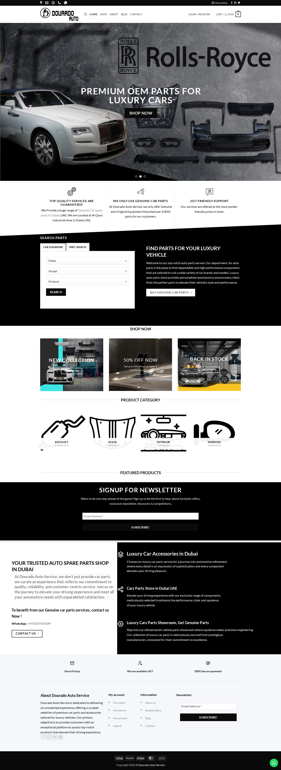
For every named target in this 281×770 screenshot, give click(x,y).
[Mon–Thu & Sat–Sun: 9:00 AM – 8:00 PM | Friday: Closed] (53, 3)
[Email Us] (46, 3)
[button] (220, 2)
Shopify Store (153, 710)
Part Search (77, 247)
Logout (117, 725)
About (114, 14)
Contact (136, 14)
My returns (119, 710)
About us (150, 702)
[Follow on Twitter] (239, 3)
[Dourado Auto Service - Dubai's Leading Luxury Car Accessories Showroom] (59, 14)
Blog (124, 14)
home (93, 14)
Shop (103, 14)
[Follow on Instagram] (235, 3)
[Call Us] (59, 3)
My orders (119, 702)
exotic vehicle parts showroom (174, 630)
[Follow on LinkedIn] (60, 737)
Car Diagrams (53, 247)
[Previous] (10, 102)
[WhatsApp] (65, 3)
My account (120, 718)
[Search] (85, 14)
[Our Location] (41, 3)
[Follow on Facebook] (232, 3)
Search (56, 292)
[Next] (270, 102)
